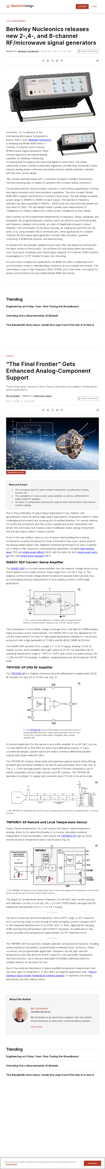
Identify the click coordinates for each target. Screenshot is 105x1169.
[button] (8, 6)
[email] (61, 60)
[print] (97, 60)
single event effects (33, 552)
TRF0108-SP (18, 673)
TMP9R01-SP (68, 836)
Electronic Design (43, 396)
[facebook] (43, 60)
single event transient (32, 556)
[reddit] (57, 60)
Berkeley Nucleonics (28, 51)
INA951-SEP (18, 568)
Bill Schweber (13, 396)
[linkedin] (48, 60)
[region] (52, 1163)
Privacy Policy (11, 1164)
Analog (9, 356)
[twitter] (52, 60)
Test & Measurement (16, 21)
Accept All (92, 1163)
